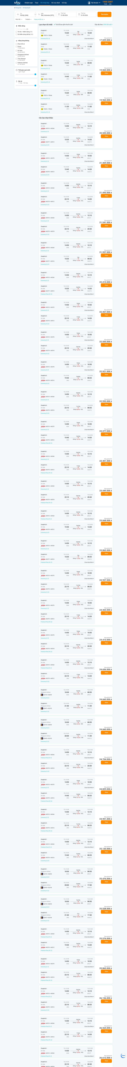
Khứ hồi (18, 19)
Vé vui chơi (55, 3)
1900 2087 (108, 2)
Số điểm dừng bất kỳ (25, 34)
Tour (36, 3)
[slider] (35, 74)
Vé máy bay (44, 3)
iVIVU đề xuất (107, 24)
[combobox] (27, 14)
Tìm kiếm (104, 14)
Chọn (106, 43)
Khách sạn (29, 3)
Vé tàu (64, 3)
